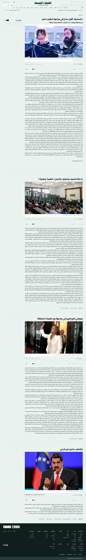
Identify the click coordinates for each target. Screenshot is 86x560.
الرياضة (32, 7)
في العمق (28, 7)
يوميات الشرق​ (36, 7)
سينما (54, 537)
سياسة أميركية (49, 519)
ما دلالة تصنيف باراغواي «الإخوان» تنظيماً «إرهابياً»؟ (60, 179)
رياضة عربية (81, 548)
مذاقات (32, 534)
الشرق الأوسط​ (66, 7)
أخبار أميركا (75, 519)
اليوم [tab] (7, 20)
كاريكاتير (67, 535)
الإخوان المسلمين (73, 308)
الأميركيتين (80, 15)
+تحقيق (74, 550)
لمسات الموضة (32, 537)
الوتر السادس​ (53, 535)
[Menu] (82, 7)
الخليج (81, 535)
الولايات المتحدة (57, 519)
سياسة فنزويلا (41, 519)
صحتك (47, 534)
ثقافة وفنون (50, 7)
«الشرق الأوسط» (76, 495)
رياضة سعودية (81, 546)
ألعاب (17, 7)
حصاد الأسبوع (74, 546)
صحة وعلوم (46, 7)
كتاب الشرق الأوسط (66, 537)
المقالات (68, 534)
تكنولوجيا (41, 7)
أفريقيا (75, 539)
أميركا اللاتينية (74, 541)
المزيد (14, 7)
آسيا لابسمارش (76, 64)
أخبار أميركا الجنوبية (64, 308)
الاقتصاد (55, 7)
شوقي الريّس (77, 358)
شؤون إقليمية (81, 541)
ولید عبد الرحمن (76, 219)
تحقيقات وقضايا (73, 548)
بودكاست (20, 7)
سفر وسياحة (32, 535)
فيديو (24, 7)
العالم (61, 7)
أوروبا (75, 535)
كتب (54, 534)
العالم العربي (81, 534)
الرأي (58, 7)
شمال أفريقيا (80, 537)
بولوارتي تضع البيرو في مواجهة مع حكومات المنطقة (60, 318)
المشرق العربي (80, 539)
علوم (47, 535)
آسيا (75, 537)
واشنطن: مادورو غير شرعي (71, 449)
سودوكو (53, 548)
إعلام (54, 539)
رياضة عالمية (81, 550)
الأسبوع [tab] (5, 20)
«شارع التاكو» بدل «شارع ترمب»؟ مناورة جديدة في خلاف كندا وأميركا (65, 10)
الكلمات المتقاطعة (52, 546)
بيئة (47, 537)
